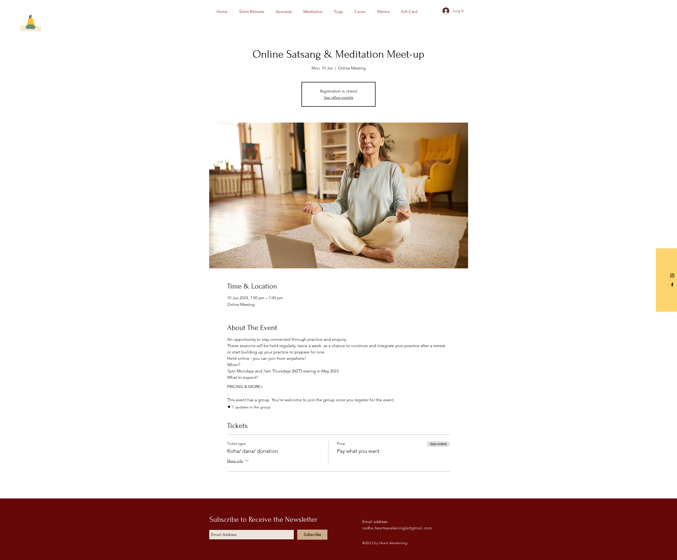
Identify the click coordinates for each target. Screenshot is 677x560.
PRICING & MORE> (245, 386)
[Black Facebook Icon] (672, 284)
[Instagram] (672, 275)
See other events (338, 97)
